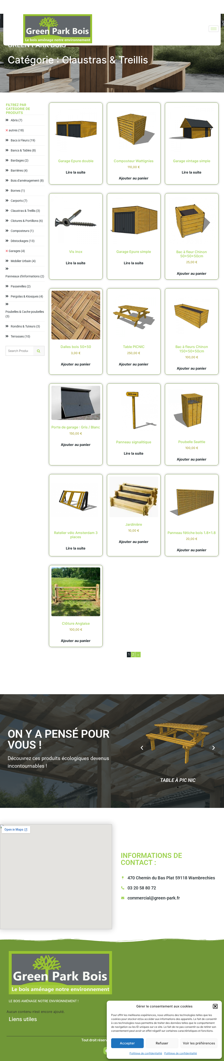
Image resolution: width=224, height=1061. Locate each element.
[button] (215, 1006)
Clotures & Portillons (27, 221)
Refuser (162, 1043)
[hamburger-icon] (214, 29)
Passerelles (21, 286)
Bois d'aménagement (27, 180)
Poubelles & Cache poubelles (24, 314)
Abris (16, 120)
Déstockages (23, 241)
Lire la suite (76, 172)
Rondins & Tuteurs (25, 326)
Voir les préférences (199, 1043)
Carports (19, 200)
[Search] (38, 350)
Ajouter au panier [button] (134, 178)
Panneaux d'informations (24, 276)
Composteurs (22, 231)
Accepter (127, 1043)
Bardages (19, 160)
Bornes (18, 190)
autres (16, 130)
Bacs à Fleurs (23, 140)
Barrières (19, 170)
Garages (17, 251)
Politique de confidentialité (146, 1053)
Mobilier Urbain (23, 261)
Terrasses (20, 336)
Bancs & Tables (23, 150)
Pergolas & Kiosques (27, 296)
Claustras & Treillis (25, 210)
